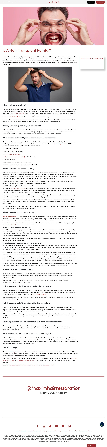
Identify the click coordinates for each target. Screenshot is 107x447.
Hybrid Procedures (18, 113)
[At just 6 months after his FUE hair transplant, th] (94, 401)
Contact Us (90, 2)
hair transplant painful (13, 365)
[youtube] (56, 426)
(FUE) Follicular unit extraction (12, 154)
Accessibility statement (34, 431)
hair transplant (28, 57)
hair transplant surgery (39, 294)
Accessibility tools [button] (21, 431)
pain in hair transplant (42, 365)
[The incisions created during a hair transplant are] (12, 401)
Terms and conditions (85, 431)
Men (9, 2)
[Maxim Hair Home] (53, 2)
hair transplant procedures (13, 352)
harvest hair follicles (12, 224)
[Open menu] (3, 2)
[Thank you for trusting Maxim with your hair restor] (74, 401)
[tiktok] (50, 426)
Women (17, 2)
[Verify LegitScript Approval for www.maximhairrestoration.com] (102, 424)
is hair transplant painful (27, 365)
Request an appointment (26, 360)
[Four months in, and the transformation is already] (33, 401)
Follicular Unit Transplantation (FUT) (14, 157)
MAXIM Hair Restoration (17, 117)
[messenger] (63, 426)
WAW (55, 115)
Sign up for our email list (50, 431)
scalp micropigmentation (59, 144)
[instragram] (44, 426)
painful (52, 365)
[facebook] (37, 426)
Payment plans (63, 431)
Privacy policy (73, 431)
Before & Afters (100, 2)
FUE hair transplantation (10, 216)
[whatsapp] (69, 426)
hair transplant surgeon (18, 188)
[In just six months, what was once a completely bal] (53, 401)
